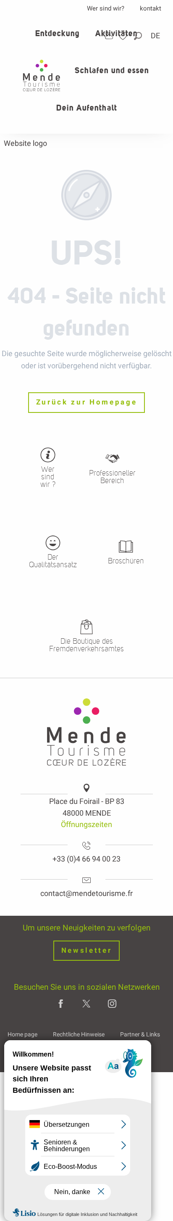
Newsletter (86, 950)
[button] (139, 36)
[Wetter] (108, 35)
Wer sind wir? (105, 8)
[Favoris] (124, 35)
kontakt (150, 8)
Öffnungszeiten (86, 824)
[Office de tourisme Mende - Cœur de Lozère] (42, 75)
